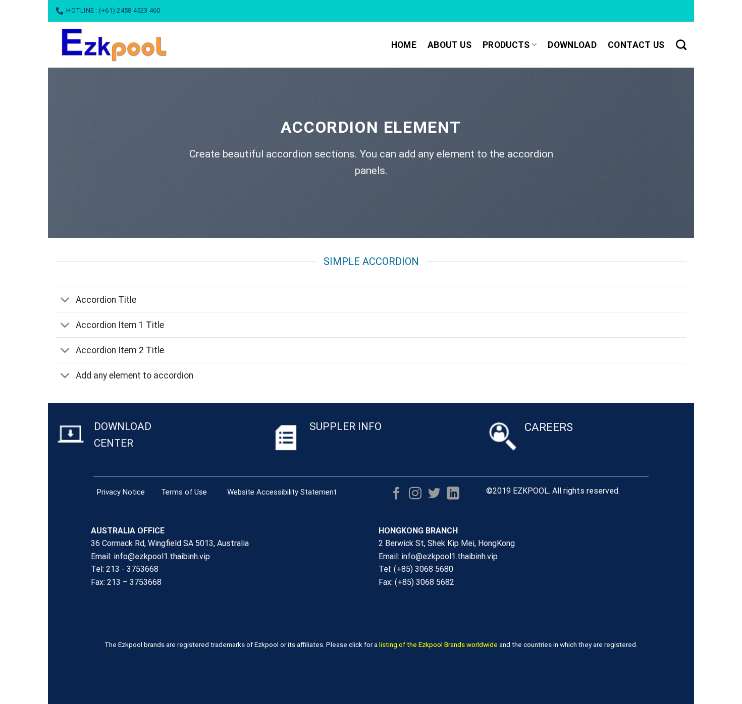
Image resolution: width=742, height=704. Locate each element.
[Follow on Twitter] (434, 494)
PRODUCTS (506, 45)
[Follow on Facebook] (396, 494)
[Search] (681, 44)
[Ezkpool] (142, 45)
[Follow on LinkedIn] (453, 494)
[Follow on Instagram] (415, 494)
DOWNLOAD (572, 45)
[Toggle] (65, 300)
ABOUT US (449, 45)
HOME (403, 45)
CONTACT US (636, 45)
